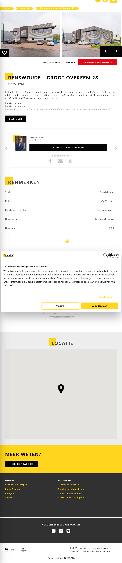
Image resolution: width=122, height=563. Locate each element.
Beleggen (10, 493)
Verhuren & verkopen (16, 485)
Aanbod (24, 8)
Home (6, 8)
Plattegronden (51, 62)
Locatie (70, 62)
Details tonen (105, 297)
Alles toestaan (99, 306)
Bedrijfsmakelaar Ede (69, 485)
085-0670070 (36, 140)
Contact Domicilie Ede (69, 493)
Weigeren (60, 306)
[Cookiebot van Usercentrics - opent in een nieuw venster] (106, 255)
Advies (8, 498)
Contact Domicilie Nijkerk (71, 498)
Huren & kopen (12, 489)
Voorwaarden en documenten (96, 551)
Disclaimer (73, 551)
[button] (61, 389)
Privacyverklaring (99, 548)
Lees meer (15, 119)
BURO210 (69, 558)
